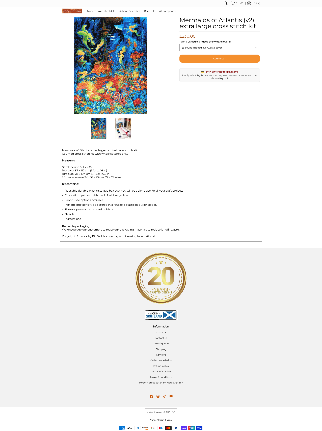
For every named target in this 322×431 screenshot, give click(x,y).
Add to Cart (220, 58)
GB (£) (257, 3)
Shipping (161, 349)
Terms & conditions (161, 377)
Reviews (161, 354)
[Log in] (249, 3)
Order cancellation (161, 360)
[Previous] (64, 65)
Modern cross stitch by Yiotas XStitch (161, 382)
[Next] (157, 65)
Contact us (161, 337)
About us (161, 332)
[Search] (226, 3)
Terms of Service (161, 371)
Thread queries (161, 343)
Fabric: (205, 41)
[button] (151, 396)
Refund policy (161, 366)
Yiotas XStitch (157, 420)
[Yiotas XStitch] (72, 11)
